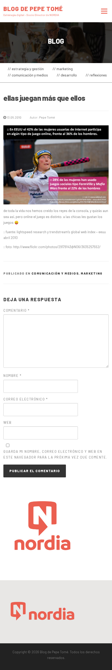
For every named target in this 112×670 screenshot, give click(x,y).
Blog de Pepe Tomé (33, 8)
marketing (92, 273)
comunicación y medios (55, 273)
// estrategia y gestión (26, 68)
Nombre (12, 375)
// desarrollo (67, 75)
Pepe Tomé (47, 117)
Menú (103, 11)
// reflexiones (96, 75)
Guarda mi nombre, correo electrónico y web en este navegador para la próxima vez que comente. (55, 454)
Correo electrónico (25, 399)
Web (7, 422)
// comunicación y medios (28, 75)
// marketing (63, 68)
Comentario (16, 310)
